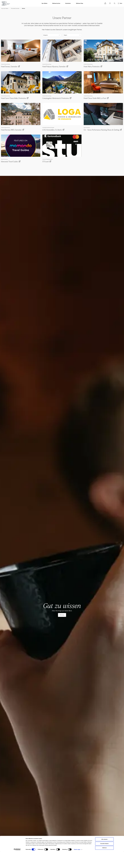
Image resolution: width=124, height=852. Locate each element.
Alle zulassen (104, 839)
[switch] (46, 849)
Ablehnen (104, 847)
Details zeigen (77, 849)
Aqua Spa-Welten (4, 8)
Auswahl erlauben (104, 843)
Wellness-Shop (79, 3)
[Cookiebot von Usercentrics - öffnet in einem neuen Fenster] (17, 849)
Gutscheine (68, 3)
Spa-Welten (44, 3)
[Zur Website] (19, 66)
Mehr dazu (62, 615)
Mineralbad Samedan (15, 8)
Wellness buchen (56, 3)
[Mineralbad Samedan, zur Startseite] (6, 3)
